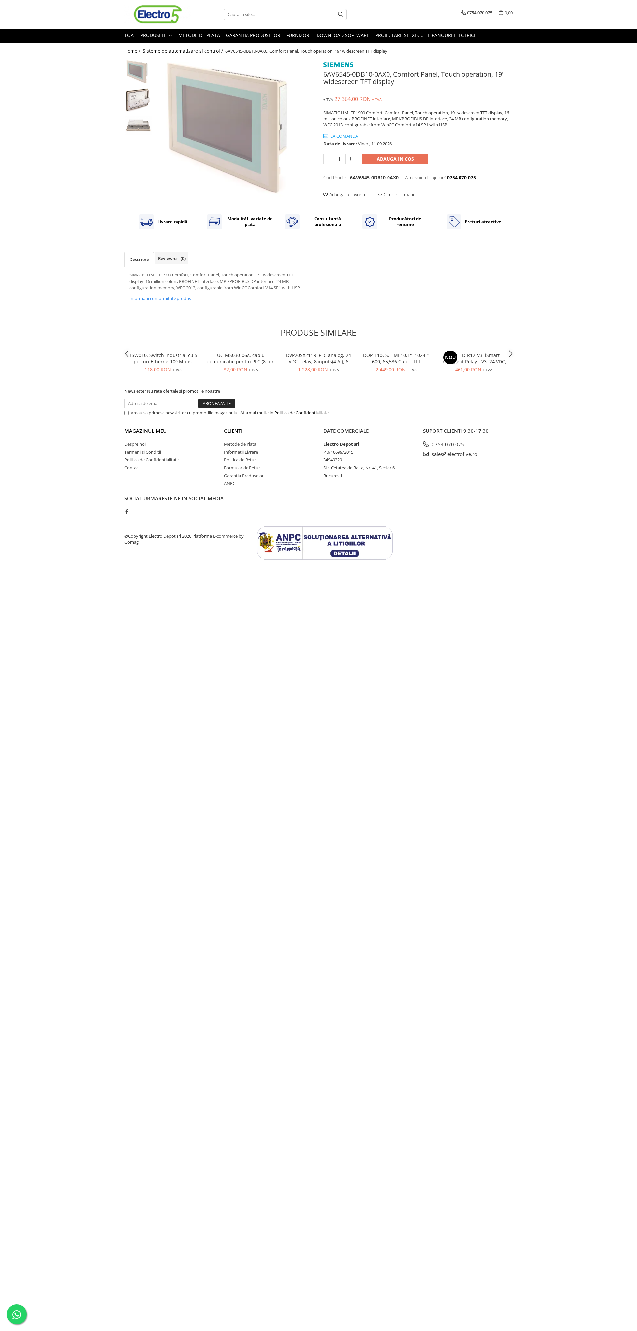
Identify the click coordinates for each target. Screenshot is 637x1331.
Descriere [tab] (139, 259)
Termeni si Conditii (142, 452)
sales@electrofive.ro (453, 454)
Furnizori (298, 35)
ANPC (229, 483)
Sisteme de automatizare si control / (183, 51)
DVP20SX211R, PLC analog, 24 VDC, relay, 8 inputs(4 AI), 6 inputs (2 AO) (318, 358)
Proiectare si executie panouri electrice (426, 35)
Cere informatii (398, 194)
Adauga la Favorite (347, 194)
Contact (132, 468)
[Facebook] (126, 511)
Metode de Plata (199, 35)
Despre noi (135, 444)
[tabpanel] (235, 132)
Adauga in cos (395, 159)
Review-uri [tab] (172, 258)
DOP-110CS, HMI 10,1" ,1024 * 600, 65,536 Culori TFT (396, 358)
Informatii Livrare (241, 452)
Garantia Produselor (253, 35)
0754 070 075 (447, 444)
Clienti (233, 431)
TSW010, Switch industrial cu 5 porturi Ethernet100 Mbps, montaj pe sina (163, 358)
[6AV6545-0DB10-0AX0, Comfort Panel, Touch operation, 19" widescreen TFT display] (235, 132)
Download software (343, 35)
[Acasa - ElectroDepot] (157, 14)
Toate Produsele (146, 35)
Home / (133, 51)
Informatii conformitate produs (160, 298)
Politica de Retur (240, 460)
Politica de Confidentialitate (301, 413)
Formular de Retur (242, 468)
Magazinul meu (145, 431)
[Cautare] (341, 14)
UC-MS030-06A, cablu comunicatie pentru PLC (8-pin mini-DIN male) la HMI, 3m (241, 358)
